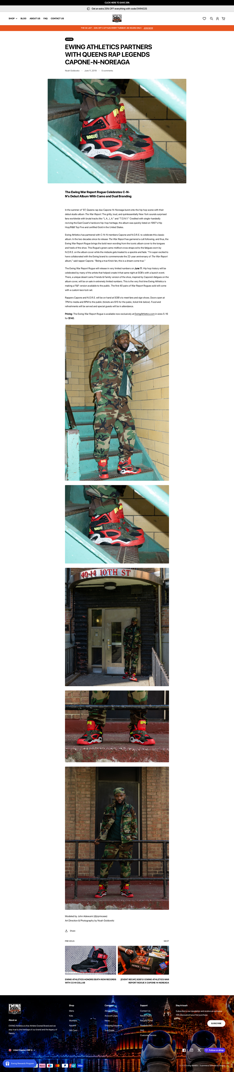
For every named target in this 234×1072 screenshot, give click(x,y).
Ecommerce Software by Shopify (212, 1065)
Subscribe (216, 1023)
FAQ (142, 1030)
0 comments (107, 70)
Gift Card (73, 1030)
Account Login (111, 1015)
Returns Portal (146, 1020)
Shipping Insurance (113, 1025)
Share (72, 931)
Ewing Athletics (192, 1065)
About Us (109, 1011)
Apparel (72, 1025)
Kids (71, 1015)
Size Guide (109, 1030)
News (107, 1020)
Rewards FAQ (146, 1025)
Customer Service (148, 1035)
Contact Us (145, 1011)
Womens (73, 1020)
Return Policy (146, 1015)
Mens (71, 1011)
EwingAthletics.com (145, 313)
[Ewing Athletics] (117, 18)
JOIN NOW (148, 28)
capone (69, 39)
